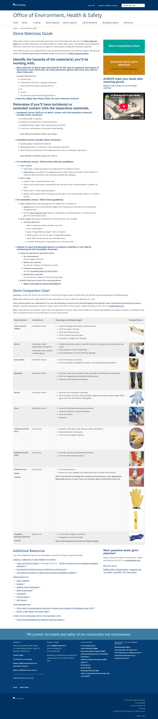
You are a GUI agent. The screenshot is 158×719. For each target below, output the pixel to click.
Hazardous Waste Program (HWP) (44, 271)
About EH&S (24, 687)
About (25, 22)
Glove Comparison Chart (78, 53)
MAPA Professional (25, 590)
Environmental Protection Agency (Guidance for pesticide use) (42, 569)
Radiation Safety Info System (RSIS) (94, 660)
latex (52, 172)
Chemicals (85, 657)
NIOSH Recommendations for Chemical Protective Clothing (41, 619)
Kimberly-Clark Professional (28, 587)
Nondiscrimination (138, 706)
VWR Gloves (22, 600)
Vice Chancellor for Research (126, 650)
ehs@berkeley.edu (117, 306)
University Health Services (125, 655)
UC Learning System (88, 646)
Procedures (86, 665)
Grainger (21, 584)
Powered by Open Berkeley (134, 700)
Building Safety (109, 569)
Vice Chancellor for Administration (128, 653)
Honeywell (21, 593)
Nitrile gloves (28, 172)
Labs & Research (90, 22)
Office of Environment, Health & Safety (57, 15)
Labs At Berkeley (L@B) (89, 648)
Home (15, 22)
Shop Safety (131, 572)
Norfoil (26, 207)
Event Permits (86, 668)
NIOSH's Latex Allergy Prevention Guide (33, 611)
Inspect (84, 662)
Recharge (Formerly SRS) (90, 671)
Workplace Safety (110, 22)
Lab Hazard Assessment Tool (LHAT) (94, 654)
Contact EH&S (18, 655)
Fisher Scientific (23, 580)
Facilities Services (122, 658)
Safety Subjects (70, 22)
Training (37, 22)
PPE (124, 572)
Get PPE (91, 5)
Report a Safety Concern (108, 5)
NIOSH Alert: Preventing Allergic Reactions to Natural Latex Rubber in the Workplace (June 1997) (56, 608)
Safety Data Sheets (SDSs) (38, 98)
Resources (129, 22)
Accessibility (140, 703)
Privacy (141, 708)
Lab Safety (117, 572)
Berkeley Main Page (123, 647)
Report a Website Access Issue (25, 670)
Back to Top (141, 716)
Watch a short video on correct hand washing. (42, 283)
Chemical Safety (122, 569)
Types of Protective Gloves (28, 563)
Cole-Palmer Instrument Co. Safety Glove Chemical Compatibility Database (47, 572)
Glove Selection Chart (38, 213)
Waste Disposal (52, 22)
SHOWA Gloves (23, 597)
